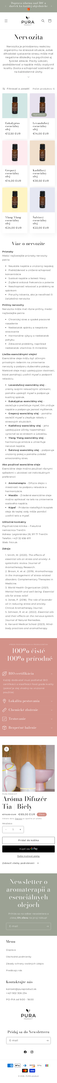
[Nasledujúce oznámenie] (51, 6)
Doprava (18, 819)
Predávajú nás (14, 970)
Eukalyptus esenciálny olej (12, 126)
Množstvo (7, 823)
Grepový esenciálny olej (12, 173)
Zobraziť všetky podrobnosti (18, 863)
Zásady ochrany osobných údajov (25, 963)
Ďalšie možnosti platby (28, 856)
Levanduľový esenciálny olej (41, 126)
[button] (6, 20)
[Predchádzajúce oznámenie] (5, 6)
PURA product (32, 1076)
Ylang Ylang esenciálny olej (13, 220)
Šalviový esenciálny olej (40, 220)
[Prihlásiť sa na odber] (47, 926)
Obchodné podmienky (18, 956)
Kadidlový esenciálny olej (40, 173)
